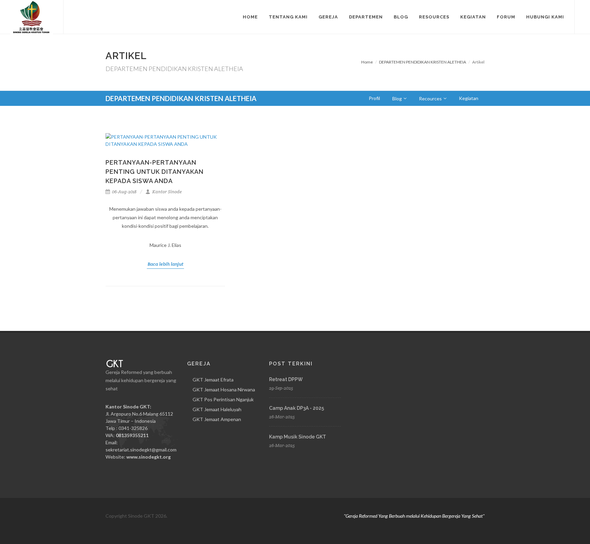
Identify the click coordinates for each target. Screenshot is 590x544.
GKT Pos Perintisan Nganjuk (223, 399)
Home (367, 62)
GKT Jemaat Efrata (213, 379)
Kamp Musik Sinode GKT (297, 437)
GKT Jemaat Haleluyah (217, 409)
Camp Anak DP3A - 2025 (296, 408)
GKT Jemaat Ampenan (217, 419)
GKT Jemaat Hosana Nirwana (224, 389)
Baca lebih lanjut (165, 264)
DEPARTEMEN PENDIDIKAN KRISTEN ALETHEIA (422, 62)
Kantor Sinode (166, 192)
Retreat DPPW (286, 379)
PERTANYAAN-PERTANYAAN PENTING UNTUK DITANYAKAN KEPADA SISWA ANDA (154, 171)
